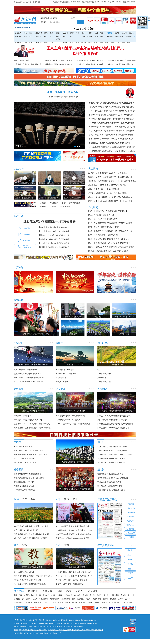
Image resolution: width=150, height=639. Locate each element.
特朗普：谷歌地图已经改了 (25, 459)
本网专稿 (43, 207)
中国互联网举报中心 (54, 633)
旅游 (72, 33)
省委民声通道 (29, 595)
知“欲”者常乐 (61, 378)
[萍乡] (90, 223)
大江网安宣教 (65, 207)
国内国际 (18, 36)
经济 (96, 33)
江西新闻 (18, 33)
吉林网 (99, 595)
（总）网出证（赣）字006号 (38, 630)
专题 (51, 33)
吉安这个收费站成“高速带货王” (106, 227)
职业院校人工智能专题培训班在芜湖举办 (30, 584)
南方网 (120, 599)
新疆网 (53, 602)
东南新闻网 (26, 599)
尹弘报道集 (129, 97)
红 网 (53, 595)
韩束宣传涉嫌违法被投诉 (24, 486)
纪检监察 (53, 207)
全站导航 (37, 2)
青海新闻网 (18, 602)
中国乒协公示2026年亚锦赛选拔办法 (112, 451)
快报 (46, 33)
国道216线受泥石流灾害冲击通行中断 (29, 451)
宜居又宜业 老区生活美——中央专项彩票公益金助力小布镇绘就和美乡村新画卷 (88, 538)
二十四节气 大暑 (104, 382)
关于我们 (17, 620)
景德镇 (83, 42)
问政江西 (39, 36)
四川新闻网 (97, 599)
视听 (25, 33)
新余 (95, 42)
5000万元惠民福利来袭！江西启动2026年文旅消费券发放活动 (38, 526)
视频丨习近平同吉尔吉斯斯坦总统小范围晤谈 (61, 64)
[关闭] (149, 19)
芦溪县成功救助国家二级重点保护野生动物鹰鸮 (113, 223)
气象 (84, 36)
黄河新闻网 (38, 602)
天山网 (88, 599)
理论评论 (39, 33)
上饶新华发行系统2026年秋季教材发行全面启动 (113, 231)
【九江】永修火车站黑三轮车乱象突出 (53, 231)
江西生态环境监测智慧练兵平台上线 (103, 111)
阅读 (77, 33)
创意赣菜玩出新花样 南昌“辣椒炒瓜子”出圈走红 (33, 534)
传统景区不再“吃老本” (23, 416)
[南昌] (90, 211)
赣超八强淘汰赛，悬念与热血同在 (27, 374)
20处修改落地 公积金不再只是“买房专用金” (73, 572)
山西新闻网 (68, 595)
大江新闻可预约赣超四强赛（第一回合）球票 (107, 119)
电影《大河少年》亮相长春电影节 (111, 490)
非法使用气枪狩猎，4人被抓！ (68, 420)
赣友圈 (65, 42)
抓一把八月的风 (62, 382)
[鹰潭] (90, 247)
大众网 (85, 595)
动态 (25, 42)
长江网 (74, 602)
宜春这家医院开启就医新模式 (106, 235)
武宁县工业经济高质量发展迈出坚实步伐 (114, 416)
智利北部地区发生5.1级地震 (123, 147)
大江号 (65, 33)
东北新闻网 (66, 599)
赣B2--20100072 (39, 626)
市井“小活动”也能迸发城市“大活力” (28, 382)
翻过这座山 (130, 119)
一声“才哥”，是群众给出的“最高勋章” (29, 378)
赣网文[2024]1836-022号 (21, 630)
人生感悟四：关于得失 (65, 370)
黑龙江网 (131, 595)
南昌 (72, 42)
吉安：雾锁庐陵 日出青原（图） (27, 530)
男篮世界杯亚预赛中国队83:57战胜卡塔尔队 (115, 455)
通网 (73, 599)
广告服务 (24, 620)
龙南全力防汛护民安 (126, 111)
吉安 (123, 42)
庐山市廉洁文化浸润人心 (125, 127)
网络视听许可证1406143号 (56, 630)
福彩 (25, 36)
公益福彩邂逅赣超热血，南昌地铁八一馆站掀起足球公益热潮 (80, 530)
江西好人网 (119, 36)
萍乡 (90, 42)
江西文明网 (106, 602)
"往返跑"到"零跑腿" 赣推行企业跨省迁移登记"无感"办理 (111, 107)
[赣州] (90, 219)
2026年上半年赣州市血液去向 (106, 219)
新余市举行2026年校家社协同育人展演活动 (111, 239)
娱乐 (30, 33)
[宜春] (90, 235)
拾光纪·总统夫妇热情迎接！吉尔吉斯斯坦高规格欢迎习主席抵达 (100, 64)
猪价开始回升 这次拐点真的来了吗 (28, 420)
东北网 (92, 595)
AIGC (58, 39)
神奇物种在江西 (75, 203)
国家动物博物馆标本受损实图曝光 (27, 474)
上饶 (117, 42)
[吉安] (90, 227)
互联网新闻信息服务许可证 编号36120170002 (78, 630)
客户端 (116, 33)
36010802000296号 (77, 626)
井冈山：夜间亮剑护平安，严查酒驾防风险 (73, 424)
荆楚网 (90, 602)
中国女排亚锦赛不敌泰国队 (124, 151)
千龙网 (105, 599)
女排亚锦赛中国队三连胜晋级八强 (111, 459)
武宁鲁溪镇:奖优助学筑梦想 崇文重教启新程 (115, 424)
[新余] (90, 239)
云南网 (35, 599)
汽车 (30, 42)
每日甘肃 (82, 602)
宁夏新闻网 (43, 599)
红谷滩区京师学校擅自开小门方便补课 (49, 221)
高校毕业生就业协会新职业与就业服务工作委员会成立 (36, 576)
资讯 (51, 36)
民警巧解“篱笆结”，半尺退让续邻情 (70, 416)
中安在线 (113, 599)
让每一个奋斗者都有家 (125, 131)
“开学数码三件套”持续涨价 (25, 490)
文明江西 (39, 42)
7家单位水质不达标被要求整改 (121, 139)
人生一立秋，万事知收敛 (66, 374)
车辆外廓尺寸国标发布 (23, 447)
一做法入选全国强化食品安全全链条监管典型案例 (114, 247)
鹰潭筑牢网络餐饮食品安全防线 (101, 127)
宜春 (112, 42)
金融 (91, 36)
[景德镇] (91, 251)
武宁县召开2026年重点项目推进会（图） (114, 428)
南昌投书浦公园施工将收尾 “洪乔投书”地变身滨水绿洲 (111, 135)
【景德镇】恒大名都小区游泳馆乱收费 (53, 235)
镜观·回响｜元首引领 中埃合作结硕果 (27, 64)
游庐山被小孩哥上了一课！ (105, 215)
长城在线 (17, 599)
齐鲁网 (67, 602)
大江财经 (18, 42)
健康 (102, 36)
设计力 (65, 36)
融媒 (101, 33)
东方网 (123, 595)
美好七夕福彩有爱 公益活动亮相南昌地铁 (72, 526)
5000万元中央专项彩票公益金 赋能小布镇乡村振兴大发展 (79, 534)
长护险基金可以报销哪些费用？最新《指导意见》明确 (36, 428)
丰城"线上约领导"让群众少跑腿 (101, 115)
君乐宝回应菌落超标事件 (24, 482)
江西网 (124, 33)
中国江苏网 (115, 595)
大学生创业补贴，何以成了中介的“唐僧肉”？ (74, 576)
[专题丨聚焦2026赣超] (75, 292)
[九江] (90, 215)
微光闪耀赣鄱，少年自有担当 (26, 370)
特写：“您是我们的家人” (23, 60)
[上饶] (90, 231)
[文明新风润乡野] (116, 292)
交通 (51, 42)
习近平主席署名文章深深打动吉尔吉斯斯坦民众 (94, 60)
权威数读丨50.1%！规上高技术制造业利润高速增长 (34, 424)
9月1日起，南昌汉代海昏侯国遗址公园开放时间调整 (35, 538)
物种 (90, 33)
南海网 (60, 602)
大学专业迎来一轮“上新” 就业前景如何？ (72, 580)
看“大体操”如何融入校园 (24, 572)
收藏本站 (28, 2)
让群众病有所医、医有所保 (63, 92)
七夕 (99, 370)
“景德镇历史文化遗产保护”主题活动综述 (112, 251)
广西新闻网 (28, 602)
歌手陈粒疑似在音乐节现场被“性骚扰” (112, 478)
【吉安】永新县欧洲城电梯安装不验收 (53, 227)
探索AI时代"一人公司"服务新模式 (102, 131)
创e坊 (64, 203)
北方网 (38, 595)
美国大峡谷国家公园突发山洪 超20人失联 (30, 455)
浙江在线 (46, 595)
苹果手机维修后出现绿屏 (99, 139)
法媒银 (109, 33)
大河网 (127, 599)
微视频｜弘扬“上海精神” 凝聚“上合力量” (123, 64)
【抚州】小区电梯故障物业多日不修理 (53, 247)
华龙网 (106, 595)
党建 (57, 33)
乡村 (96, 36)
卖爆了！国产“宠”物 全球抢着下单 (69, 584)
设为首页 (19, 2)
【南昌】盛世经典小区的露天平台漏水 (53, 239)
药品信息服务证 (98, 630)
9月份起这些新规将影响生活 (100, 147)
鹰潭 (101, 42)
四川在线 (77, 595)
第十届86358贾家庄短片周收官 (109, 486)
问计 (84, 33)
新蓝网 (46, 602)
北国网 (59, 595)
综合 (46, 42)
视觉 (57, 36)
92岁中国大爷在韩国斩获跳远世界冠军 (113, 447)
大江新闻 (72, 18)
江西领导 (43, 203)
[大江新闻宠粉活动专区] (33, 292)
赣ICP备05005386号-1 (56, 626)
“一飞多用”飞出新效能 (123, 115)
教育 (46, 36)
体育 (30, 36)
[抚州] (90, 243)
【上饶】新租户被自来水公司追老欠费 (53, 243)
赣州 (106, 42)
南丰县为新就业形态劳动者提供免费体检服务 (112, 243)
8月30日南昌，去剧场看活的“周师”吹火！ (110, 211)
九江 (77, 42)
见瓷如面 (109, 36)
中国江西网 (18, 595)
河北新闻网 (116, 602)
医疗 (72, 36)
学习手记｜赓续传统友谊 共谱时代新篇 (122, 60)
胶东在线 (80, 599)
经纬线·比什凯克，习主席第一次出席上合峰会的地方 (64, 60)
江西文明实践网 (127, 602)
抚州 (128, 42)
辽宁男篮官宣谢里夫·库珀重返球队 (111, 463)
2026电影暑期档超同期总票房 (101, 151)
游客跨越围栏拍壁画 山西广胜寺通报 (29, 478)
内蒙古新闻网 (54, 599)
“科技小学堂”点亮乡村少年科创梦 (27, 580)
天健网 (97, 602)
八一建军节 (102, 378)
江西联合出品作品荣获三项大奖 (110, 474)
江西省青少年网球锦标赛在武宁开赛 (112, 420)
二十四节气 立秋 (104, 374)
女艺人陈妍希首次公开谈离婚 (109, 482)
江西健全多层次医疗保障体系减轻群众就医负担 (63, 97)
